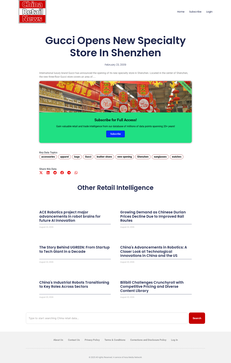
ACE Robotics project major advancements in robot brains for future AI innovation (70, 216)
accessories (48, 156)
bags (77, 156)
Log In (174, 340)
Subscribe (195, 11)
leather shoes (104, 156)
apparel (64, 156)
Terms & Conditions (114, 340)
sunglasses (160, 156)
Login (209, 11)
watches (176, 156)
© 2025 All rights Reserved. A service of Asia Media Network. (115, 357)
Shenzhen (142, 156)
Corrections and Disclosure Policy (148, 340)
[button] (41, 173)
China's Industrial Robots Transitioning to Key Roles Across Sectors (74, 284)
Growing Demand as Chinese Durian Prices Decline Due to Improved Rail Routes (153, 216)
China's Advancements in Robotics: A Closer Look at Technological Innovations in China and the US (153, 251)
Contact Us (74, 340)
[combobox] (107, 318)
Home (180, 11)
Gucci (88, 156)
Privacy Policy (92, 340)
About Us (58, 340)
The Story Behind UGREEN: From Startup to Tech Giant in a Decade (74, 249)
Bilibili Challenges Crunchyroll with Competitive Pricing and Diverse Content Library (152, 286)
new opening (124, 156)
